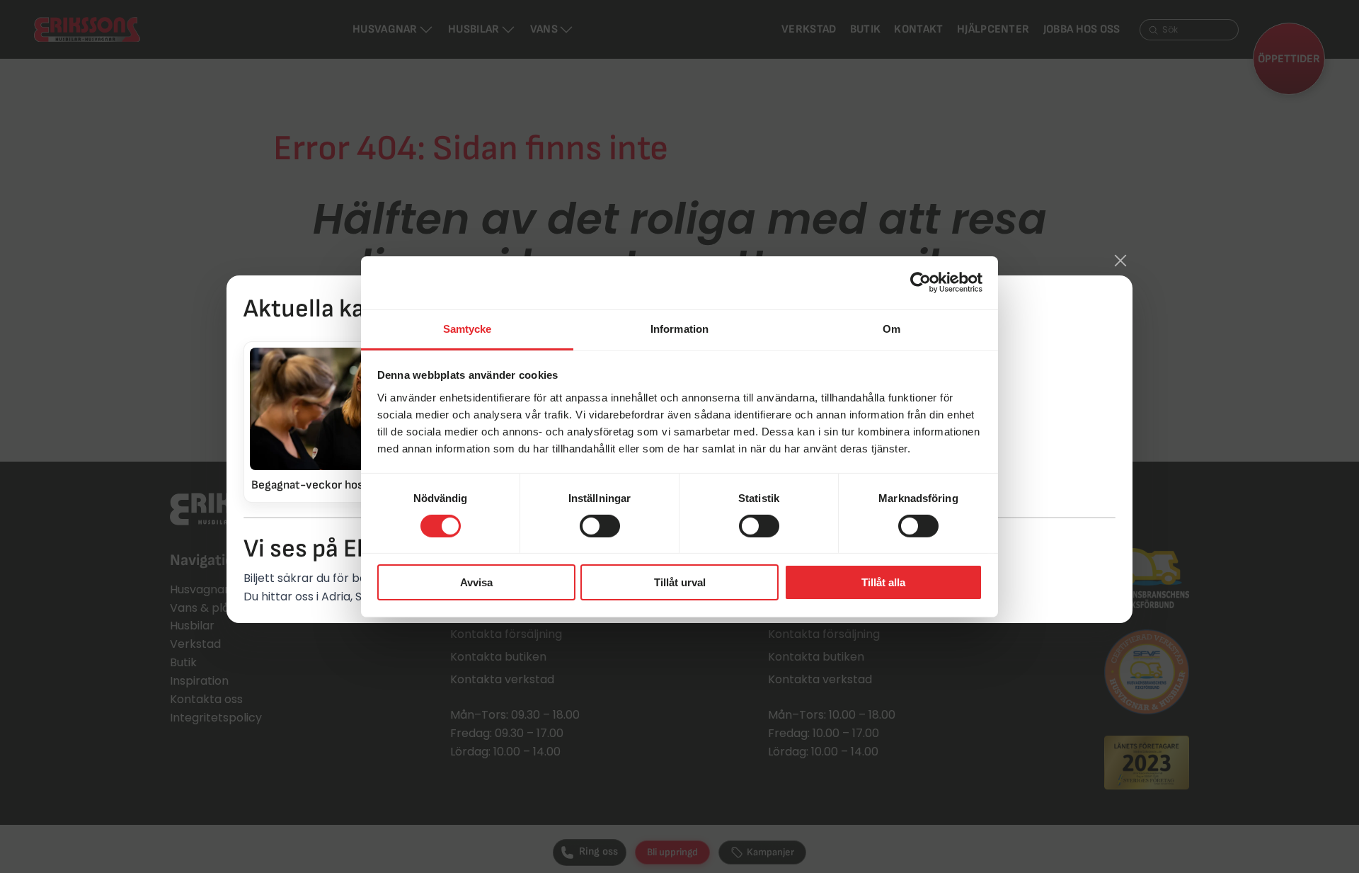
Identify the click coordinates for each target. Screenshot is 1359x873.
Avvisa (476, 582)
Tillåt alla (883, 582)
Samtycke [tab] (467, 328)
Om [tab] (891, 328)
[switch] (600, 526)
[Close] (1120, 261)
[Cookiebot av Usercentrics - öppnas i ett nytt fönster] (920, 282)
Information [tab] (679, 328)
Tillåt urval (680, 582)
